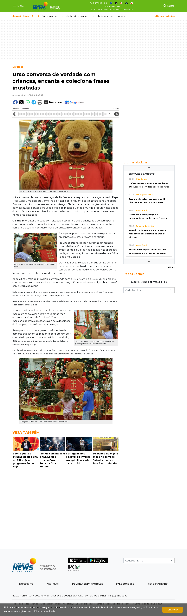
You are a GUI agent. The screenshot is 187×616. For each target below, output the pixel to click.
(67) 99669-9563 (113, 6)
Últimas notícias (164, 16)
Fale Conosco (125, 584)
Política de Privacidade (87, 584)
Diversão (18, 66)
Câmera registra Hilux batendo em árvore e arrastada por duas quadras (83, 16)
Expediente (26, 584)
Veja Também (26, 432)
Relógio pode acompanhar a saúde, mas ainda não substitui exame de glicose (148, 233)
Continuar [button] (173, 610)
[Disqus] (65, 509)
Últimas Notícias (135, 162)
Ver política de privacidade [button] (41, 611)
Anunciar (53, 584)
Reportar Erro (158, 584)
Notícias (169, 267)
